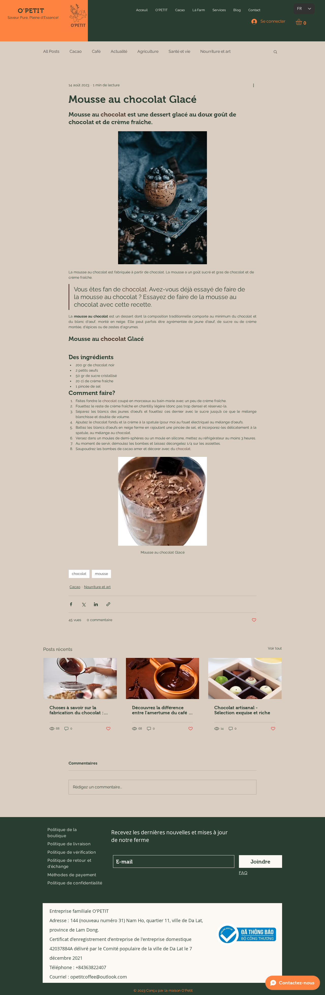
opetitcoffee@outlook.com (98, 977)
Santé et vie (179, 51)
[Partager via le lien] (108, 604)
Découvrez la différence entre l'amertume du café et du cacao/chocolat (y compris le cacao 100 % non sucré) (162, 710)
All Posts (51, 51)
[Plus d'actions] (253, 85)
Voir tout (275, 648)
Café (96, 51)
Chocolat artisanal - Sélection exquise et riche (242, 710)
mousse (101, 574)
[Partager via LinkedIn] (95, 604)
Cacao (76, 51)
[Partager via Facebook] (71, 604)
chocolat (79, 574)
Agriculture (147, 51)
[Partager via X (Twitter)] (83, 604)
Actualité (119, 51)
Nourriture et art (215, 51)
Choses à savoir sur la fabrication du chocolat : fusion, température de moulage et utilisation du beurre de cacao (77, 710)
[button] (161, 10)
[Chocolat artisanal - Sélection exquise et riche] (245, 678)
